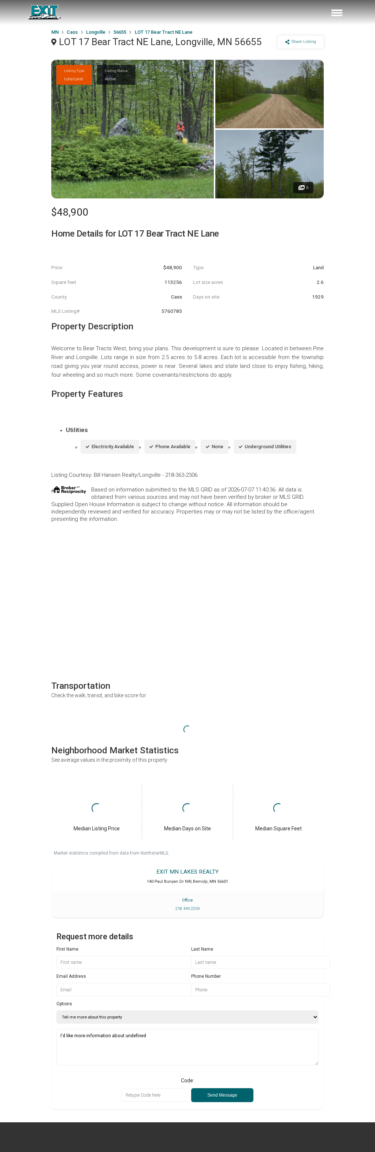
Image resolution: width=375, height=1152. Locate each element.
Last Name (202, 949)
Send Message (222, 1095)
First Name (67, 949)
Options (64, 1003)
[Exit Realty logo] (44, 12)
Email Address (71, 976)
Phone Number (206, 976)
